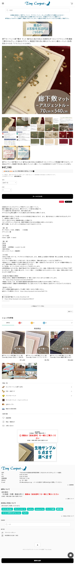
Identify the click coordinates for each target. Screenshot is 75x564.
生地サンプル (10, 404)
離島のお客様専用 (11, 409)
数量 (3, 187)
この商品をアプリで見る (37, 306)
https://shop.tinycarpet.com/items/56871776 (33, 291)
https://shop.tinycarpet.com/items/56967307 (19, 279)
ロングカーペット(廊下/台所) (14, 387)
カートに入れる (37, 196)
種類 (3, 180)
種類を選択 (37, 560)
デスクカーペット (11, 395)
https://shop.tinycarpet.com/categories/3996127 (19, 299)
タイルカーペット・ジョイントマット (17, 400)
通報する (70, 311)
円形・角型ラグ (10, 391)
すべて (8, 323)
